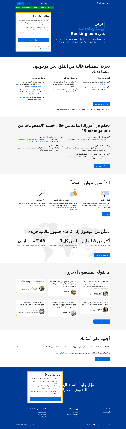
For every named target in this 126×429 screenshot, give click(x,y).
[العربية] (45, 3)
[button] (34, 7)
